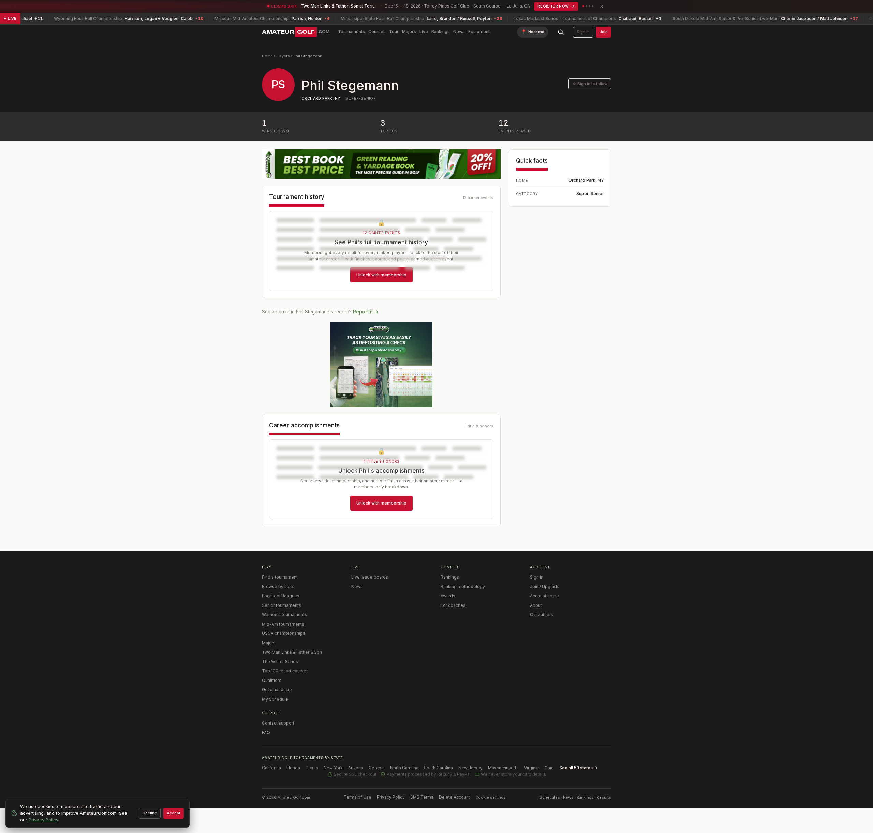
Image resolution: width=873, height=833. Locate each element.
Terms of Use (357, 797)
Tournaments (351, 31)
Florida (293, 767)
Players (283, 56)
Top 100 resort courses (285, 670)
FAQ (266, 732)
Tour (394, 31)
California (271, 767)
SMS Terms (421, 797)
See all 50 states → (578, 767)
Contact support (278, 723)
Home (267, 56)
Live (423, 31)
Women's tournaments (284, 614)
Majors (409, 31)
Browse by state (278, 586)
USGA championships (283, 633)
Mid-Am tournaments (283, 624)
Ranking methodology (463, 586)
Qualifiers (271, 680)
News (459, 31)
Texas (312, 767)
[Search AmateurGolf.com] (560, 32)
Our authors (541, 614)
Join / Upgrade (545, 586)
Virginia (531, 767)
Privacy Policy (391, 797)
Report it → (366, 312)
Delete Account (454, 797)
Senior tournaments (281, 605)
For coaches (453, 605)
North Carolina (404, 767)
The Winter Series (280, 661)
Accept (173, 812)
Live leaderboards (369, 577)
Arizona (355, 767)
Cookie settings (490, 797)
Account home (544, 595)
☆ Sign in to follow (589, 83)
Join (604, 31)
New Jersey (470, 767)
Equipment (479, 31)
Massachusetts (503, 767)
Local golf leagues (280, 595)
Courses (377, 31)
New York (333, 767)
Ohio (549, 767)
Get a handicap (277, 689)
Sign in (583, 31)
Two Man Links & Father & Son (292, 652)
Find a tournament (280, 577)
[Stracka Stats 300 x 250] (381, 364)
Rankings (440, 31)
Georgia (377, 767)
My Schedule (275, 699)
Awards (448, 595)
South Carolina (438, 767)
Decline (150, 812)
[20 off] (381, 164)
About (536, 605)
